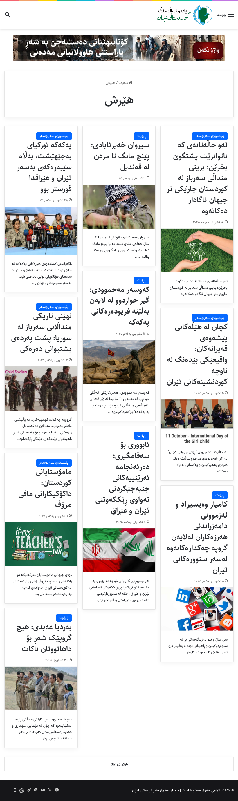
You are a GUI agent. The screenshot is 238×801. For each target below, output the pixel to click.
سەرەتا (123, 83)
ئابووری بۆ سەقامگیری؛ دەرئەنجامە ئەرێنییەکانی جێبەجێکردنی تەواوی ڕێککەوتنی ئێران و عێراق (122, 478)
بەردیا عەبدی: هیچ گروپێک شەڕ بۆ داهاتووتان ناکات (44, 638)
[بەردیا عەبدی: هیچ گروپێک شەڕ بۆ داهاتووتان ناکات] (41, 688)
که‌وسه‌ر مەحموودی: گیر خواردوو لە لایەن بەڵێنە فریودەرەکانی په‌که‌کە (119, 305)
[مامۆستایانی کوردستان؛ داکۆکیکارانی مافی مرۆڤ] (41, 544)
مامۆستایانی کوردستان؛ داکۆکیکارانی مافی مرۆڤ (45, 488)
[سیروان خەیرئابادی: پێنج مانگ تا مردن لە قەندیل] (119, 206)
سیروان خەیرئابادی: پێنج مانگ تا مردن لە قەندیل (120, 156)
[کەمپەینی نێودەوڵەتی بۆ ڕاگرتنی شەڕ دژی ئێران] (119, 48)
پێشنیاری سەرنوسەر (209, 136)
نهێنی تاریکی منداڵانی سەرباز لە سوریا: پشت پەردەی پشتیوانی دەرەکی (41, 332)
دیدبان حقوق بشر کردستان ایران (155, 790)
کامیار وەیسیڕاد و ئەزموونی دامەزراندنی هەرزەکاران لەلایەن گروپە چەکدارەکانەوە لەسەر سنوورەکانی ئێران (197, 537)
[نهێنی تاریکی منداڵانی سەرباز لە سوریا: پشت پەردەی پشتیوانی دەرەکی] (41, 388)
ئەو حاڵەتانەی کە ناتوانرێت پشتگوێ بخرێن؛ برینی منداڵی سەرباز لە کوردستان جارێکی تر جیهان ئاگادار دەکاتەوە (197, 178)
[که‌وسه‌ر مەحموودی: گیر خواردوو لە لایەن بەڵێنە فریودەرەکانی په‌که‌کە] (119, 362)
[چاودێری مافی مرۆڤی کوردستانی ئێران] (184, 15)
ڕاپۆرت (141, 136)
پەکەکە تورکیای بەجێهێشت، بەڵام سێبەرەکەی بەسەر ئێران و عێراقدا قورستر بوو (44, 167)
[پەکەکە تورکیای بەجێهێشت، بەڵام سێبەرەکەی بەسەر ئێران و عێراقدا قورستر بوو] (41, 231)
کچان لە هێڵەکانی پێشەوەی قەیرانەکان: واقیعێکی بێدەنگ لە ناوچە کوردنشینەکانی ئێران (197, 354)
